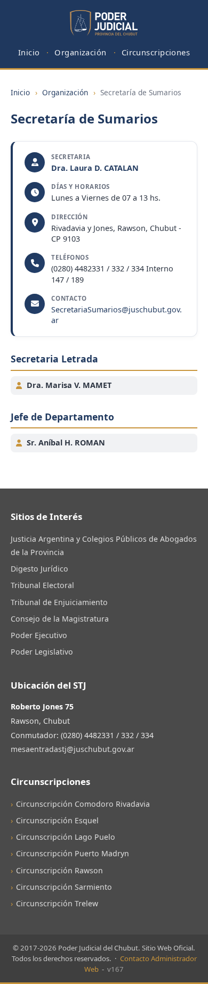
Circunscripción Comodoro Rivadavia (83, 804)
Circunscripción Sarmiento (64, 887)
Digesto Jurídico (39, 569)
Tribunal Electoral (42, 585)
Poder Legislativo (42, 652)
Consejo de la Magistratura (60, 619)
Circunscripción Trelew (57, 903)
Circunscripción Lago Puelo (65, 837)
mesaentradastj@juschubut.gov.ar (72, 749)
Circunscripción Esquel (57, 820)
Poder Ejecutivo (39, 635)
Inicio (29, 52)
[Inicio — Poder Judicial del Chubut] (103, 23)
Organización (80, 52)
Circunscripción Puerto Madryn (72, 853)
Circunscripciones (156, 52)
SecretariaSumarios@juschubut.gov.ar (116, 314)
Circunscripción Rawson (59, 870)
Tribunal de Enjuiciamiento (59, 602)
